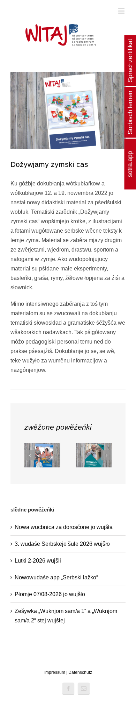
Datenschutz (80, 672)
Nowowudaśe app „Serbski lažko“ (56, 577)
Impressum (54, 672)
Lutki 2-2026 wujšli (38, 561)
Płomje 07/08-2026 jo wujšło (50, 594)
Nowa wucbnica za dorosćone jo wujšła (64, 527)
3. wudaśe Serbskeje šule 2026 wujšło (62, 544)
